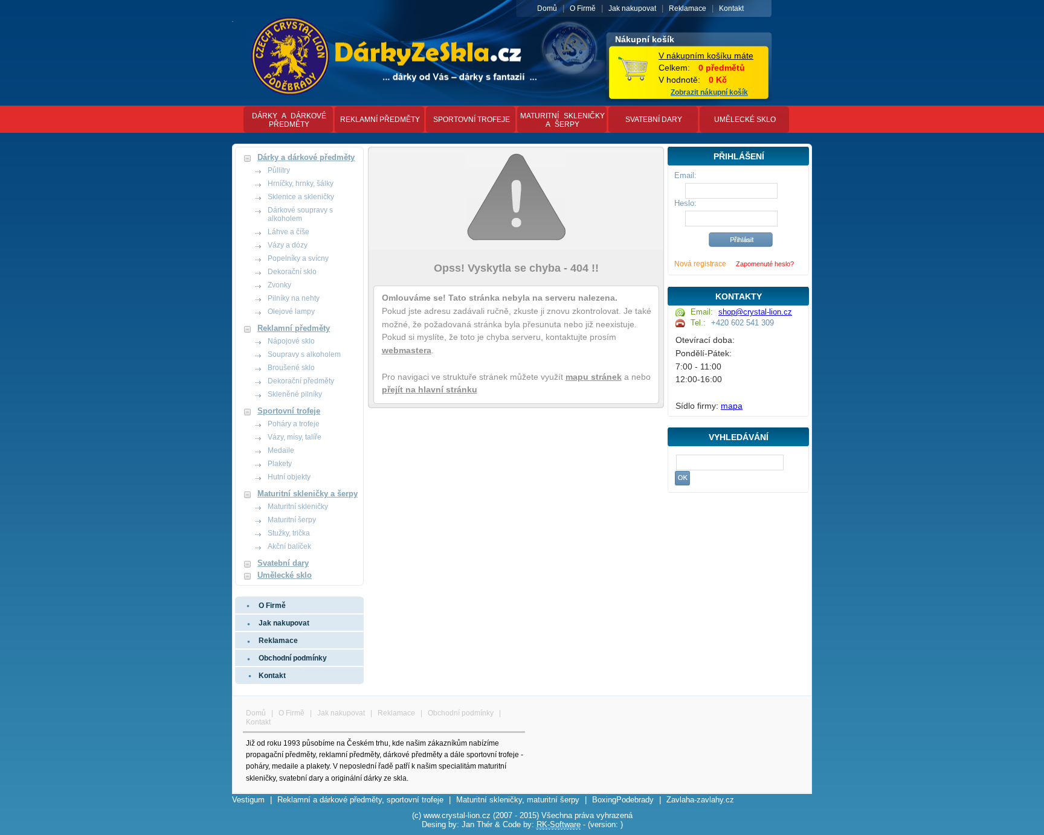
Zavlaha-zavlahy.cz (700, 799)
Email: (685, 175)
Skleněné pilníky (295, 394)
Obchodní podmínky (293, 658)
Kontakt (731, 8)
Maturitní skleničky (298, 506)
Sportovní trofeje (471, 119)
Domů (547, 8)
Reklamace (687, 8)
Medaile (281, 450)
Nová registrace (700, 264)
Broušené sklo (291, 367)
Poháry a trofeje (294, 424)
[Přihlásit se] (740, 239)
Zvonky (279, 285)
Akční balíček (289, 546)
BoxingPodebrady (623, 799)
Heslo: (685, 203)
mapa (732, 406)
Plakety (280, 463)
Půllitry (279, 170)
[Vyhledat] (682, 478)
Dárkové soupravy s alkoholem (300, 214)
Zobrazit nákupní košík (709, 92)
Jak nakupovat (632, 8)
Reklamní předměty (380, 119)
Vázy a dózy (288, 245)
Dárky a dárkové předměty (289, 120)
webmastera (406, 350)
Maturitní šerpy (292, 520)
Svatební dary (653, 119)
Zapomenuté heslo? (765, 263)
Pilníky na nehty (294, 298)
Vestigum (248, 799)
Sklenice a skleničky (301, 197)
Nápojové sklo (291, 341)
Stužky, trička (289, 533)
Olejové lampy (291, 311)
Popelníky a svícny (298, 258)
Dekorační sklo (292, 271)
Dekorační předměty (301, 381)
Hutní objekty (289, 477)
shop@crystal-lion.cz (755, 311)
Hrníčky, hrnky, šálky (301, 183)
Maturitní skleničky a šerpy (562, 120)
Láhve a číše (288, 232)
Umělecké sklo (745, 119)
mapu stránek (594, 377)
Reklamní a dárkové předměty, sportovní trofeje (360, 799)
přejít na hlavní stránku (429, 389)
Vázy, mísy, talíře (294, 437)
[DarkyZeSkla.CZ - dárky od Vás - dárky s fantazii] (232, 19)
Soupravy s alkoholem (304, 354)
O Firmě (583, 8)
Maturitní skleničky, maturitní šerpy (517, 799)
